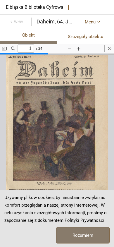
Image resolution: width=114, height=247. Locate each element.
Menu (90, 22)
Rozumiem (82, 235)
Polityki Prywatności (84, 220)
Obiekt (28, 35)
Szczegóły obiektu (85, 36)
